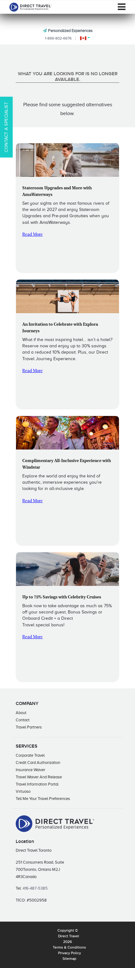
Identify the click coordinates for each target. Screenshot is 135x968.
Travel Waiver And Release (39, 777)
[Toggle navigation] (122, 7)
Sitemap (69, 959)
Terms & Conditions (69, 948)
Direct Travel (68, 936)
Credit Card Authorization (38, 762)
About (21, 712)
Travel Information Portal (37, 784)
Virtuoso (23, 791)
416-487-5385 (35, 888)
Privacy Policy (69, 953)
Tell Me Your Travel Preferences (43, 798)
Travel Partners (29, 727)
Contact (23, 720)
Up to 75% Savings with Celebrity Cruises (61, 597)
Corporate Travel (30, 755)
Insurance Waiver (30, 769)
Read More (32, 235)
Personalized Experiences (70, 30)
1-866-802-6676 (58, 38)
